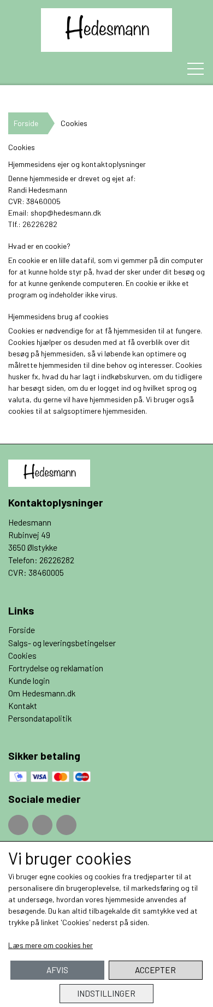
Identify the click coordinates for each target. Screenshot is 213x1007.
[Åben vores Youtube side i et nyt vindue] (66, 825)
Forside (26, 123)
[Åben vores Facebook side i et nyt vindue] (18, 825)
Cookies (22, 655)
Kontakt (22, 706)
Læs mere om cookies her (50, 945)
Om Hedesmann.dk (41, 693)
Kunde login (29, 681)
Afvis (57, 970)
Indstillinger (106, 993)
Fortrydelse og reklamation (55, 668)
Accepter (155, 970)
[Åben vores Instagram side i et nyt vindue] (42, 825)
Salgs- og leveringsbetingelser (62, 643)
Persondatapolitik (40, 718)
